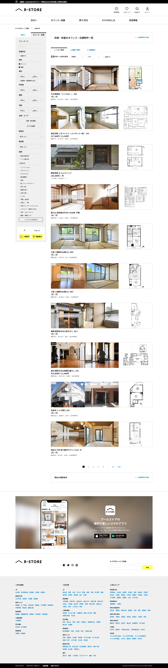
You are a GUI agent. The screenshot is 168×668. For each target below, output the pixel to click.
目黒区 (125, 592)
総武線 (31, 592)
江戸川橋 (73, 640)
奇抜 (22, 180)
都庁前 (90, 646)
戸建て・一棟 (25, 203)
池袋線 (17, 633)
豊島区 (123, 595)
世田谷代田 (66, 616)
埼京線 (43, 592)
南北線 (24, 608)
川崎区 (140, 617)
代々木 (79, 592)
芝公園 (70, 649)
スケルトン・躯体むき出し (29, 209)
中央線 (37, 592)
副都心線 (30, 608)
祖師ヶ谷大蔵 (88, 613)
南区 (149, 610)
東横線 (17, 614)
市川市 (112, 629)
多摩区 (123, 617)
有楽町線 (50, 605)
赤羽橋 (65, 649)
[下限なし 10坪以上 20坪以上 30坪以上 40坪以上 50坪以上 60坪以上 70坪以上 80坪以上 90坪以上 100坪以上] (24, 110)
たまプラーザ (83, 655)
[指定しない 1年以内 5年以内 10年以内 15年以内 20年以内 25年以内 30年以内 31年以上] (31, 146)
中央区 (129, 595)
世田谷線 (44, 614)
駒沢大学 (100, 601)
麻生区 (134, 617)
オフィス (23, 64)
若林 (80, 606)
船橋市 (118, 629)
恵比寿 (65, 592)
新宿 (88, 592)
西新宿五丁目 (67, 646)
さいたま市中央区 (127, 636)
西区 (139, 610)
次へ (119, 467)
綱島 (69, 655)
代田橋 (98, 622)
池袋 (102, 592)
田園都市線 (24, 614)
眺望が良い (24, 190)
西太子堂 (92, 604)
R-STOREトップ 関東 (22, 28)
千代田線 (43, 605)
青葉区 (118, 610)
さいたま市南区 (115, 639)
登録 (147, 567)
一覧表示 (26, 236)
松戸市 (143, 629)
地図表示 (38, 236)
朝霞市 (134, 639)
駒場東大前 (91, 622)
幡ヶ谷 (69, 622)
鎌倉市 (112, 623)
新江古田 (75, 646)
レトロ (23, 196)
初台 (64, 622)
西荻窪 (76, 595)
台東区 (140, 595)
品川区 (112, 595)
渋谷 (73, 592)
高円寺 (70, 595)
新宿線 (36, 599)
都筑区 (144, 610)
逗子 (94, 655)
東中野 (97, 592)
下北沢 (73, 616)
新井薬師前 (66, 631)
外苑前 (86, 640)
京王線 (17, 627)
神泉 (73, 622)
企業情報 (45, 666)
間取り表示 (76, 50)
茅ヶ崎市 (142, 623)
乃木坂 (80, 640)
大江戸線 (18, 599)
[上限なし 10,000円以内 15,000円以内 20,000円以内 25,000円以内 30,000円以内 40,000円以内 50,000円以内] (37, 89)
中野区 (146, 592)
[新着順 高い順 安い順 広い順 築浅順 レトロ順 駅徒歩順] (77, 56)
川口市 (123, 639)
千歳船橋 (79, 613)
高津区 (112, 617)
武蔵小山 (99, 604)
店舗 (22, 67)
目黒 (69, 592)
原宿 (83, 592)
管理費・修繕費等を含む (28, 81)
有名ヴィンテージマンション (29, 206)
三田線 (30, 599)
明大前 (65, 625)
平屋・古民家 (25, 199)
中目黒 (70, 604)
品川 (80, 595)
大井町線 (37, 614)
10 (113, 467)
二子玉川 (75, 606)
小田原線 (18, 620)
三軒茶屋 (65, 601)
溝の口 (65, 655)
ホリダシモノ (25, 174)
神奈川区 (124, 610)
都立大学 (86, 601)
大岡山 (65, 606)
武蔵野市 (112, 604)
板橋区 (125, 597)
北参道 (74, 637)
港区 (135, 592)
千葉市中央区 (125, 629)
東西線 (37, 605)
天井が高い (24, 193)
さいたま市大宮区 (115, 636)
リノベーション (25, 167)
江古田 (77, 631)
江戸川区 (135, 597)
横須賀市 (135, 623)
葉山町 (129, 623)
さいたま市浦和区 (140, 636)
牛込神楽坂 (82, 646)
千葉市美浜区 (135, 629)
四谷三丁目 (66, 640)
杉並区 (130, 592)
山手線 (17, 592)
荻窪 (85, 595)
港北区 (112, 610)
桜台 (82, 631)
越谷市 (129, 639)
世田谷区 (112, 592)
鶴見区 (130, 610)
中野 (92, 592)
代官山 (65, 604)
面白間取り (24, 177)
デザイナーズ (25, 170)
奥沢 (69, 606)
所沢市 (140, 639)
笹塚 (78, 622)
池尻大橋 (93, 601)
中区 (135, 610)
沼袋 (72, 631)
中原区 (118, 617)
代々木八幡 (71, 613)
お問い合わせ (55, 666)
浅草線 (24, 599)
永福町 (70, 625)
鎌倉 (90, 655)
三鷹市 (119, 604)
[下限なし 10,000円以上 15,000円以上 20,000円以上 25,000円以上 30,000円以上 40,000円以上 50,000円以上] (24, 89)
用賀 (86, 604)
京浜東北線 (24, 592)
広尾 (64, 637)
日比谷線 (30, 605)
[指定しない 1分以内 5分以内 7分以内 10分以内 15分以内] (31, 135)
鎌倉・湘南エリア (26, 215)
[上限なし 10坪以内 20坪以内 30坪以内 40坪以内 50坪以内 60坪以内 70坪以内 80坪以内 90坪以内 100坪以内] (37, 110)
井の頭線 (24, 627)
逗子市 (123, 623)
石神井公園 (88, 631)
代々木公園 (87, 637)
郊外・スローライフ (27, 212)
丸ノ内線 (24, 605)
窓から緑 (23, 187)
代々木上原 (95, 637)
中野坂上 (76, 649)
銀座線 (17, 605)
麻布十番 (96, 646)
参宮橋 (65, 613)
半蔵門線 (18, 608)
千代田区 (112, 597)
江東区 (146, 595)
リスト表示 (60, 50)
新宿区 (140, 592)
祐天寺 (76, 604)
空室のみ (23, 56)
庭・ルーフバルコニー (27, 183)
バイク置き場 (25, 159)
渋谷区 (119, 592)
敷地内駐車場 (25, 156)
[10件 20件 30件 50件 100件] (94, 56)
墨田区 (119, 597)
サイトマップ (19, 666)
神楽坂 (69, 637)
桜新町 (81, 604)
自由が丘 (79, 601)
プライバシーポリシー (33, 666)
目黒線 (31, 614)
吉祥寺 (65, 595)
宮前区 (129, 617)
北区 (129, 597)
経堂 (94, 613)
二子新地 (75, 655)
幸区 (145, 617)
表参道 (80, 637)
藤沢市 (118, 623)
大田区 (118, 595)
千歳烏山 (83, 622)
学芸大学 (72, 601)
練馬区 (134, 595)
